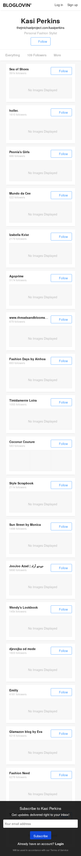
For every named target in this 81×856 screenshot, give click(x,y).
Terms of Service (59, 850)
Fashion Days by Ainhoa (27, 359)
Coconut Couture (22, 442)
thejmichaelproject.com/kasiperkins (40, 27)
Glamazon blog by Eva (25, 731)
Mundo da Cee (20, 193)
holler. (13, 110)
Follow (42, 41)
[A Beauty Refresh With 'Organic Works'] (19, 460)
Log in (59, 5)
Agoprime (16, 276)
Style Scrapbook (21, 483)
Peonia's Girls (19, 152)
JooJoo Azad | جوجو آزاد (26, 566)
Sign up (72, 5)
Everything (12, 55)
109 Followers (36, 55)
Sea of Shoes (19, 69)
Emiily (13, 690)
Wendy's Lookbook (23, 607)
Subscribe (40, 836)
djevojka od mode (22, 649)
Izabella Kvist (19, 234)
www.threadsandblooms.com (30, 317)
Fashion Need (19, 773)
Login (59, 843)
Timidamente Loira (23, 400)
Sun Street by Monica (25, 524)
